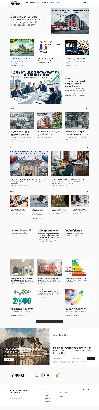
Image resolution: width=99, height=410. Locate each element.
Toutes (87, 108)
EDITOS (46, 392)
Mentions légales (63, 392)
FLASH (46, 396)
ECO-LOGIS (47, 401)
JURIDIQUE (47, 399)
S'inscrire (91, 358)
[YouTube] (88, 389)
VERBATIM (47, 395)
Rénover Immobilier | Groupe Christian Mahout (18, 391)
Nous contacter (62, 396)
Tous (88, 147)
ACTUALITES (47, 398)
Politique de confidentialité (62, 394)
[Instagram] (86, 389)
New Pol (31, 408)
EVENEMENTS (47, 393)
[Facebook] (83, 389)
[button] (84, 2)
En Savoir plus (9, 359)
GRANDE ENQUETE (67, 78)
